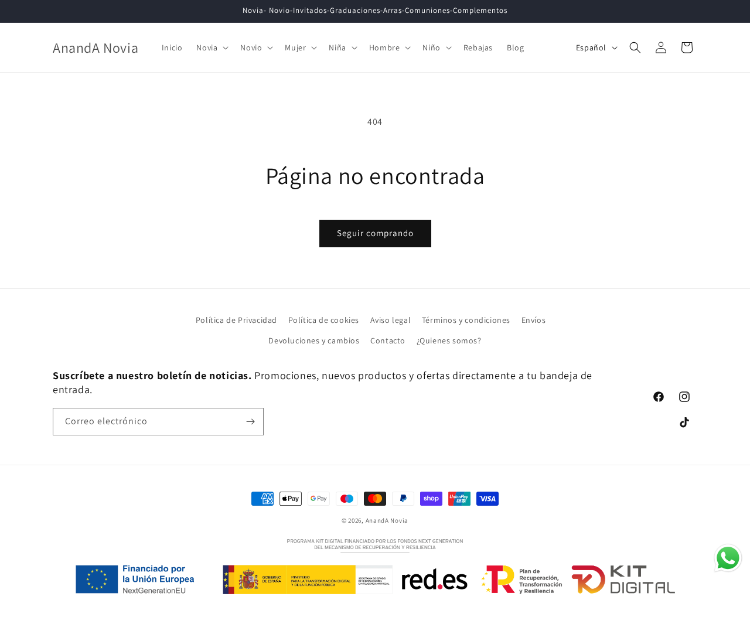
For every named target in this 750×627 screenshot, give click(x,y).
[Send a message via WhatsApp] (728, 558)
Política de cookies (323, 320)
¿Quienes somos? (449, 340)
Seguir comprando (375, 232)
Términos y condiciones (466, 320)
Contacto (387, 340)
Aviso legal (390, 320)
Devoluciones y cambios (313, 340)
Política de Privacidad (236, 320)
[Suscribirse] (250, 421)
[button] (211, 47)
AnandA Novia (387, 520)
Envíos (533, 320)
